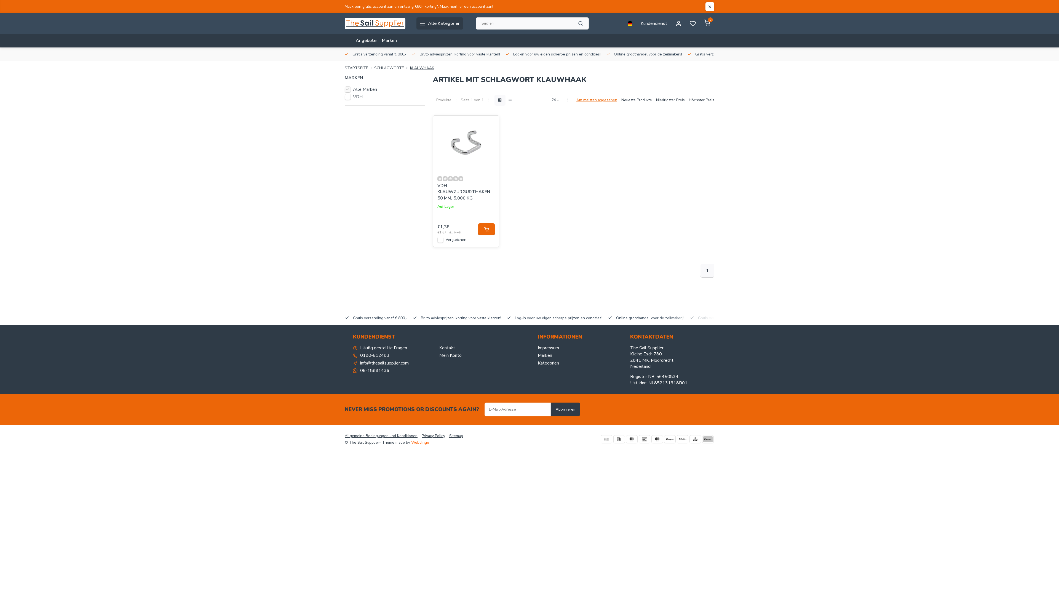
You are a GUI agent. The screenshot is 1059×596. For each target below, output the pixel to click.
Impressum (548, 348)
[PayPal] (670, 439)
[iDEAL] (619, 439)
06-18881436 (374, 371)
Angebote (366, 41)
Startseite (356, 68)
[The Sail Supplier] (376, 23)
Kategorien (548, 363)
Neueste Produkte (636, 100)
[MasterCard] (632, 439)
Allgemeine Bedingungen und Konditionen (381, 435)
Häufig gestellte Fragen (383, 348)
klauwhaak (422, 68)
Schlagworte (389, 68)
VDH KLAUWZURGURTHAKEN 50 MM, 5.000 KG (463, 192)
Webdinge (420, 442)
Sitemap (456, 435)
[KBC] (695, 439)
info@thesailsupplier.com (384, 363)
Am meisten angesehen (596, 100)
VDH (358, 97)
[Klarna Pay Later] (708, 439)
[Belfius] (682, 439)
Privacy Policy (433, 435)
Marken (389, 41)
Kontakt (447, 348)
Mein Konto (450, 355)
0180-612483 (374, 355)
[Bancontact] (644, 439)
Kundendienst (654, 23)
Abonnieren (565, 409)
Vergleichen (456, 239)
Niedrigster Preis (670, 100)
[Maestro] (657, 439)
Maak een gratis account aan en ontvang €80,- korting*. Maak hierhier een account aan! (419, 6)
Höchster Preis (701, 100)
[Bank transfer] (606, 439)
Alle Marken (365, 89)
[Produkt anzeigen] (486, 229)
